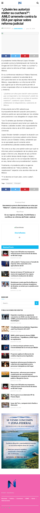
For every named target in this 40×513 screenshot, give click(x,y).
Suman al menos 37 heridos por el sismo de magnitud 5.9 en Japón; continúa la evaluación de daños (22, 274)
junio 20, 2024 (30, 28)
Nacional (4, 498)
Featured (9, 183)
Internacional (5, 500)
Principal (17, 183)
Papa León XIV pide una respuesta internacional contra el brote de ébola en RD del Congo (24, 253)
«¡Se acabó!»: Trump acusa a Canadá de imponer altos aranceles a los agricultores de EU (25, 263)
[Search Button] (37, 303)
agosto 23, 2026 (16, 257)
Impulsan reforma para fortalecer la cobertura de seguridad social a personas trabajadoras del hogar (23, 364)
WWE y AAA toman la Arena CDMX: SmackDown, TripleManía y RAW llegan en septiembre (24, 337)
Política (12, 498)
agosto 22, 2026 (16, 290)
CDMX (27, 498)
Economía (20, 498)
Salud (33, 498)
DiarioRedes (18, 28)
